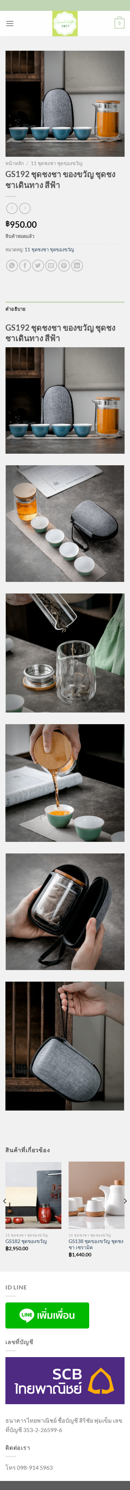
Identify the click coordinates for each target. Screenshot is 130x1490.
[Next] (125, 1216)
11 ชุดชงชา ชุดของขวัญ (57, 163)
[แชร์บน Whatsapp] (12, 266)
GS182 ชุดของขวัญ (26, 1241)
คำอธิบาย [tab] (15, 309)
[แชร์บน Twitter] (38, 266)
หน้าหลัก (14, 163)
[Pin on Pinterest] (64, 266)
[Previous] (5, 1216)
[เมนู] (9, 23)
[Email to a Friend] (51, 266)
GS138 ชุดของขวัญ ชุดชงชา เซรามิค (96, 1244)
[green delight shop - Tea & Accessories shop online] (65, 23)
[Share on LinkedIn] (77, 266)
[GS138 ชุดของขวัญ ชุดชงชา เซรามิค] (97, 1195)
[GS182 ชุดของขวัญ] (33, 1195)
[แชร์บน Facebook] (25, 266)
